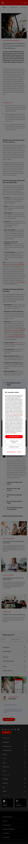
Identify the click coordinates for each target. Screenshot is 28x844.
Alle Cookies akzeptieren (14, 436)
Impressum (19, 451)
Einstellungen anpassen (14, 446)
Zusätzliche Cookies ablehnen (14, 442)
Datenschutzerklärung (17, 414)
